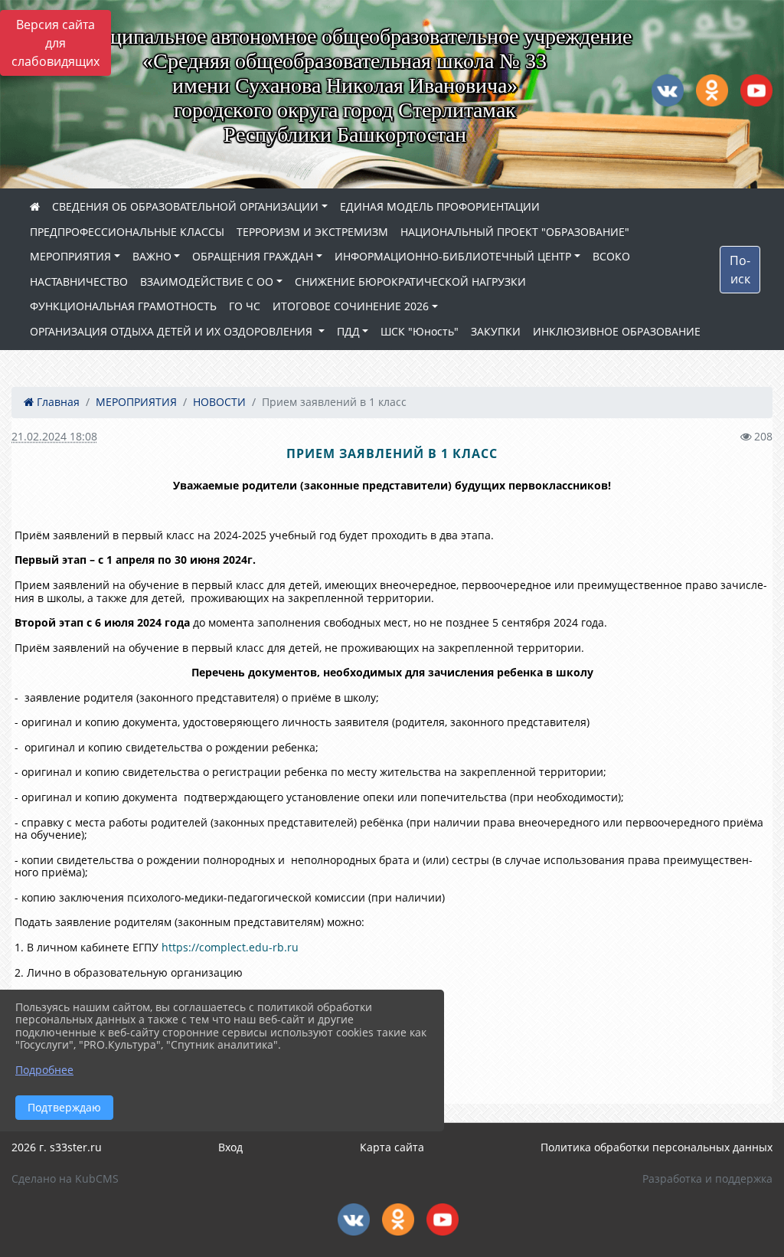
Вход (230, 1147)
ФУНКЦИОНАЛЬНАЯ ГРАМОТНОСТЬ (123, 306)
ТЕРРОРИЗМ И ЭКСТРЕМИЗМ (312, 231)
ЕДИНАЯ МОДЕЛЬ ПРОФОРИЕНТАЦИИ (440, 206)
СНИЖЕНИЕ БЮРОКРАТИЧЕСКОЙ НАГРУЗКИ (410, 281)
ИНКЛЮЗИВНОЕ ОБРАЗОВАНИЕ (617, 331)
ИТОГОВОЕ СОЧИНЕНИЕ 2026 (351, 306)
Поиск (740, 269)
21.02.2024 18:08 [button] (54, 436)
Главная (57, 401)
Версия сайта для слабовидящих (55, 43)
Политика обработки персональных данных (657, 1147)
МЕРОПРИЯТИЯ (70, 256)
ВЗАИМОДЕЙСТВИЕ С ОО (206, 281)
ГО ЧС (244, 306)
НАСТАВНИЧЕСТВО (79, 281)
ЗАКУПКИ (496, 331)
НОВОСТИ (219, 401)
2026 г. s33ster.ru (56, 1147)
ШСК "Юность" (420, 331)
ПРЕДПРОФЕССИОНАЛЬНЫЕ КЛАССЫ (127, 231)
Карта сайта (392, 1147)
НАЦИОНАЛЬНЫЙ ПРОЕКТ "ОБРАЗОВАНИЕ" (514, 231)
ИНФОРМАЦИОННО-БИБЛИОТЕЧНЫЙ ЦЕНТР (453, 256)
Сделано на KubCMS (65, 1178)
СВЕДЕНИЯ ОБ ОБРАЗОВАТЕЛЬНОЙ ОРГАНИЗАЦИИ (185, 206)
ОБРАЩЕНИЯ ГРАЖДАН (252, 256)
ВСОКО (611, 256)
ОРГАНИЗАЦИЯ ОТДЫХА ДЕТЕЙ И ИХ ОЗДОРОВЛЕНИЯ (172, 331)
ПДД (348, 331)
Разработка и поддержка (707, 1178)
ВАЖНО (152, 256)
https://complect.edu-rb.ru (230, 947)
